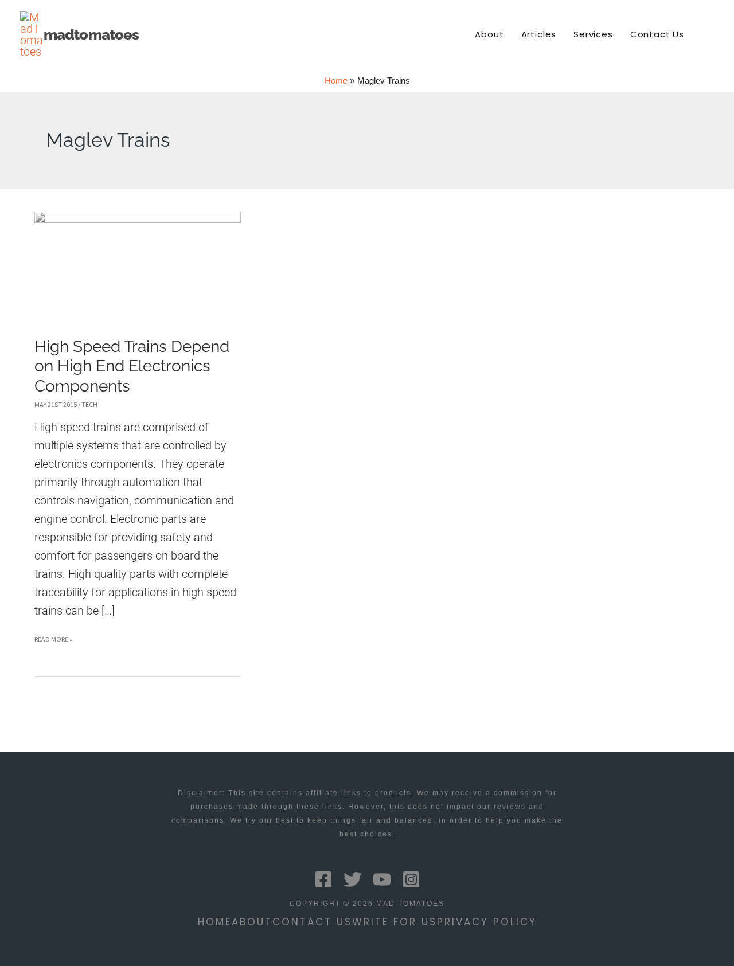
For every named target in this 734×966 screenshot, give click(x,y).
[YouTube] (382, 879)
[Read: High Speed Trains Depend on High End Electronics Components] (137, 265)
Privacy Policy (487, 922)
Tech (89, 404)
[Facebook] (323, 879)
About (252, 922)
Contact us (312, 922)
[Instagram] (411, 879)
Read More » (53, 641)
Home (215, 922)
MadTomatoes (91, 34)
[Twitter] (352, 879)
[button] (709, 34)
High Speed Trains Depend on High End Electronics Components (131, 366)
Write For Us (394, 922)
